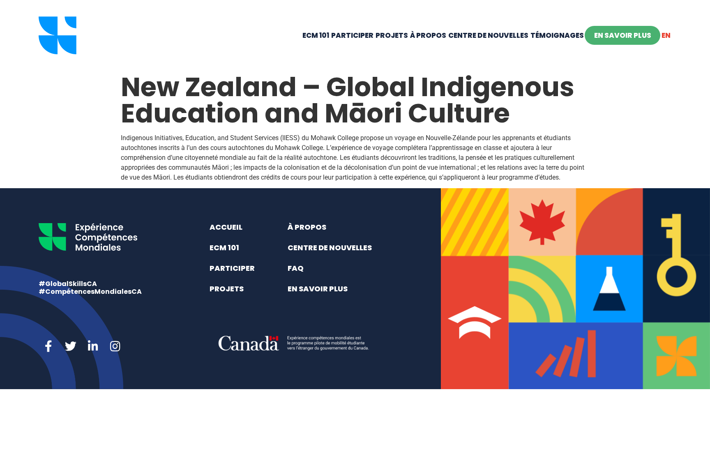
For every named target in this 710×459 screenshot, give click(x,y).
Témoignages (557, 35)
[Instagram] (115, 346)
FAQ (296, 268)
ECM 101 (315, 35)
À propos (428, 35)
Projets (392, 35)
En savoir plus (622, 35)
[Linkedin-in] (93, 346)
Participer (352, 35)
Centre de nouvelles (488, 35)
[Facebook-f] (48, 346)
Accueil (226, 227)
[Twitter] (70, 346)
